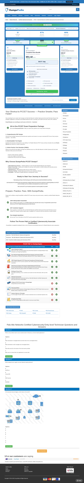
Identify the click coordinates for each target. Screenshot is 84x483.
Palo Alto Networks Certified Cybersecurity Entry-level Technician (41, 28)
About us (26, 468)
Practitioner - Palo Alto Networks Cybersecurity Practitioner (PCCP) (19, 237)
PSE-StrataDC (22, 313)
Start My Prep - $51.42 (42, 91)
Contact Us (50, 15)
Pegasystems (66, 134)
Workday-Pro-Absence (68, 185)
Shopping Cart (76, 4)
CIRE (65, 166)
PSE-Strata (8, 313)
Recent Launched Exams (68, 158)
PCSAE (34, 313)
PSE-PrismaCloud (50, 310)
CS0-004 (65, 172)
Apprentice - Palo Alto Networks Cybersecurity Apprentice (18, 235)
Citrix (65, 121)
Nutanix (65, 153)
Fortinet (65, 123)
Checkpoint (66, 115)
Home (9, 15)
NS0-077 (66, 161)
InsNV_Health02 (67, 174)
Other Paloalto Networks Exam (13, 307)
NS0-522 (66, 164)
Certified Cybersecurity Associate (25, 19)
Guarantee (26, 15)
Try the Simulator (69, 69)
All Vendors (14, 15)
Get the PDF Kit (15, 69)
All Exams (20, 15)
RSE (65, 177)
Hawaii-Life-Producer (68, 169)
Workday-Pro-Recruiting (69, 188)
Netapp (65, 145)
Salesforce (66, 137)
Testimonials (37, 15)
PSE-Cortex (35, 310)
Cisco (65, 118)
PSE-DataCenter (10, 310)
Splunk (65, 150)
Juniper (65, 129)
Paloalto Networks (13, 19)
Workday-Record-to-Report (69, 180)
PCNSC (21, 310)
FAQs (32, 15)
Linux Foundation (67, 131)
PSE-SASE (48, 313)
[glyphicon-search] (77, 9)
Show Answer (9, 356)
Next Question (42, 451)
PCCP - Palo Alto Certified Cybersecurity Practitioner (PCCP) (18, 239)
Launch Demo (73, 100)
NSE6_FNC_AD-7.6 (68, 196)
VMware (65, 142)
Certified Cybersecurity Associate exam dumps (34, 202)
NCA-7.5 (65, 182)
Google (65, 148)
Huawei (65, 126)
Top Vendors (65, 110)
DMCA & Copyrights (28, 471)
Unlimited (44, 15)
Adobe (65, 113)
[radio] (18, 42)
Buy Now (54, 235)
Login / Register (57, 15)
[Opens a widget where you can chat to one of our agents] (79, 480)
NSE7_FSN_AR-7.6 (68, 193)
